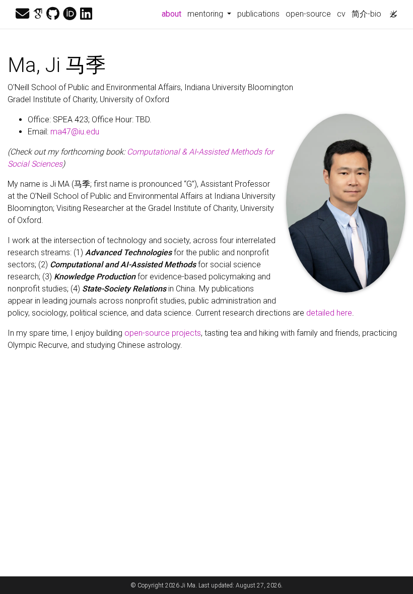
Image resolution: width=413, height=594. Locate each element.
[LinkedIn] (86, 14)
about (173, 14)
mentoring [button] (206, 14)
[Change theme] (390, 11)
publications (258, 14)
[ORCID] (70, 14)
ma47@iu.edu (74, 131)
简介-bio (366, 14)
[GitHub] (52, 14)
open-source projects (162, 333)
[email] (22, 14)
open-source (308, 14)
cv (341, 14)
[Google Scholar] (38, 14)
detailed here (329, 313)
